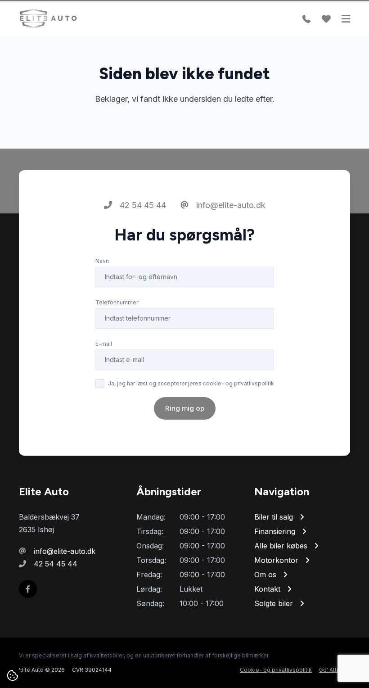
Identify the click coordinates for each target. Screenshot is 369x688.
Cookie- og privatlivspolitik (276, 669)
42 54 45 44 (141, 205)
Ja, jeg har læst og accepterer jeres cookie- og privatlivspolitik (191, 383)
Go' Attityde (334, 669)
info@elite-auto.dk (230, 205)
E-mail (103, 343)
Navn (102, 261)
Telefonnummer (116, 302)
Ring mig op (184, 408)
